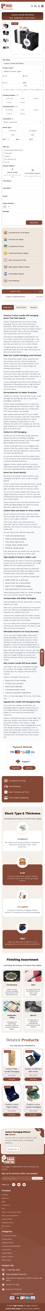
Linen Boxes (6, 1249)
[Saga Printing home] (6, 6)
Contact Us (6, 1205)
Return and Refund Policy (11, 1212)
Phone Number (9, 203)
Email (5, 196)
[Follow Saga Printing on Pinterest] (24, 1184)
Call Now (29, 768)
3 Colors (9, 102)
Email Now (16, 768)
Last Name (7, 188)
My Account (6, 1226)
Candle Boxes (19, 18)
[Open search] (32, 6)
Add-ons (6, 147)
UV (7, 162)
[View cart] (35, 6)
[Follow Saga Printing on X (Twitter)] (19, 1184)
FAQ (3, 1208)
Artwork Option (9, 166)
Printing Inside (14, 106)
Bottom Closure (7, 1256)
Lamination (12, 119)
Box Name (6, 60)
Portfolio (5, 1195)
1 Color (22, 98)
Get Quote (12, 1079)
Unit (24, 83)
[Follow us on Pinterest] (4, 0)
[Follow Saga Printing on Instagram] (13, 1184)
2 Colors (35, 98)
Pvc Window (10, 159)
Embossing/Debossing (14, 150)
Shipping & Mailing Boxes (11, 1246)
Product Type (8, 68)
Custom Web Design (12, 1308)
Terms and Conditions (10, 1215)
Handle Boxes (7, 1253)
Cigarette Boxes (7, 1242)
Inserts (7, 156)
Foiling (8, 153)
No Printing (9, 98)
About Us (5, 1198)
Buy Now (34, 222)
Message (6, 211)
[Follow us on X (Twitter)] (1, 0)
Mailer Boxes (6, 1260)
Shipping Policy (7, 1222)
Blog (3, 1201)
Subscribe (36, 1178)
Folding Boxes (7, 1239)
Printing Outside (15, 95)
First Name (7, 181)
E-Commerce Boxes (9, 1235)
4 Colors (22, 102)
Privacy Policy (7, 1219)
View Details (12, 1075)
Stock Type (7, 127)
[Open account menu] (39, 6)
